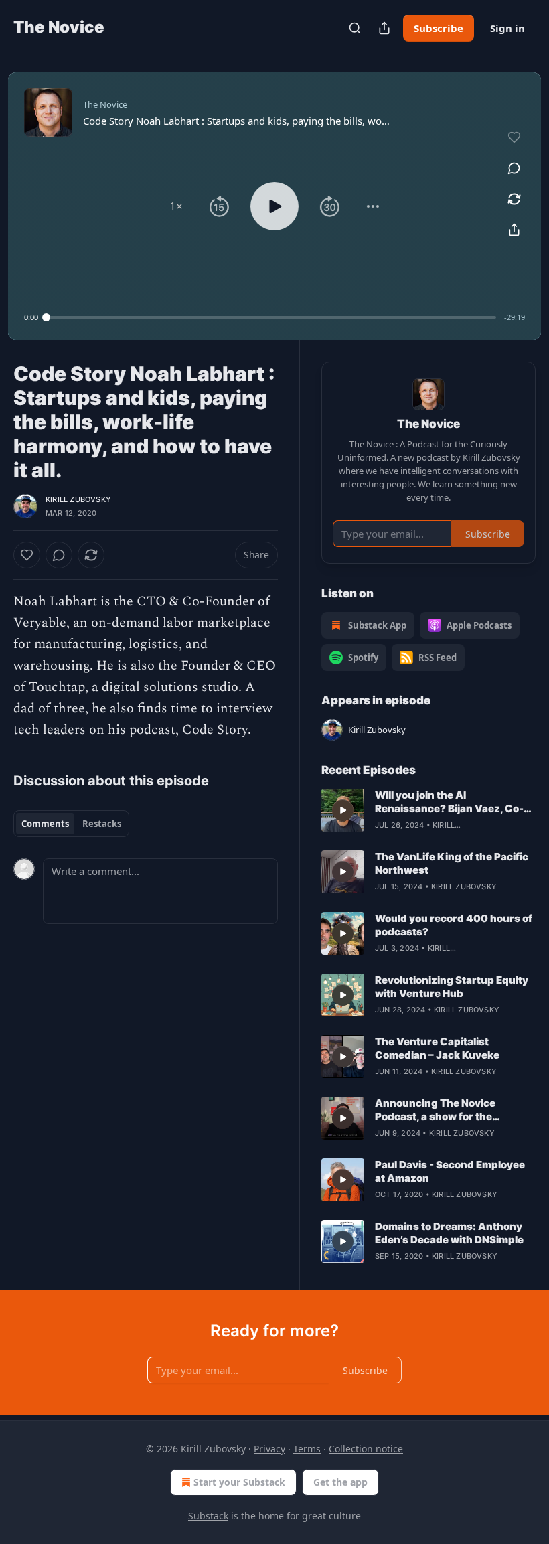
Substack (208, 1515)
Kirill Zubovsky (78, 499)
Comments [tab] (45, 824)
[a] (343, 810)
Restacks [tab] (101, 824)
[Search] (354, 28)
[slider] (271, 317)
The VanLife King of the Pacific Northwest (451, 863)
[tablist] (71, 823)
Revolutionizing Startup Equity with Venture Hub (451, 987)
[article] (428, 810)
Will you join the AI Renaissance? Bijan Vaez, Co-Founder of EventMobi (449, 802)
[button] (176, 206)
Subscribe (438, 28)
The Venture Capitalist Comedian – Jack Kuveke (437, 1048)
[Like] (26, 555)
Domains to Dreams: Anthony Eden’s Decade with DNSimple (449, 1233)
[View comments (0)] (514, 168)
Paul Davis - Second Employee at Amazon (450, 1171)
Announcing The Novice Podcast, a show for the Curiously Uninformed (435, 1110)
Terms (307, 1448)
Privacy (269, 1448)
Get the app (340, 1482)
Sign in (507, 28)
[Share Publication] (384, 28)
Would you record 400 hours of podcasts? (453, 925)
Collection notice (366, 1448)
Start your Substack (239, 1482)
